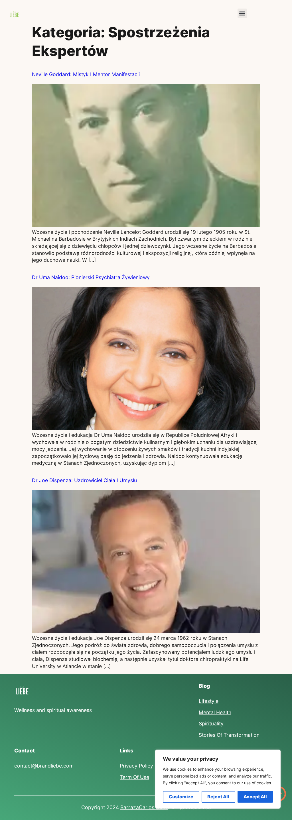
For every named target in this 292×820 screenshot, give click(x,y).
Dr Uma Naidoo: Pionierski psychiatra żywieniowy (91, 277)
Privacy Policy (136, 766)
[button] (242, 13)
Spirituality (211, 723)
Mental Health (215, 712)
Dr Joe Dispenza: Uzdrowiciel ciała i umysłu (84, 480)
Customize (181, 796)
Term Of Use (134, 777)
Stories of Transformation (229, 735)
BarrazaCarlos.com (144, 807)
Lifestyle (208, 701)
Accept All (255, 796)
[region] (218, 779)
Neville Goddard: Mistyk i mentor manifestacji (86, 74)
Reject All (218, 796)
